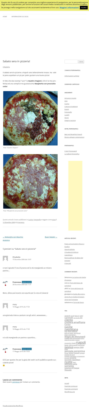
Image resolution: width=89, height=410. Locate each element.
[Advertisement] (44, 39)
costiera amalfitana (75, 322)
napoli (81, 342)
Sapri (74, 362)
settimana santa (71, 364)
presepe (82, 353)
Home (5, 17)
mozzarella (68, 343)
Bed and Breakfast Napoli (73, 134)
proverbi (73, 358)
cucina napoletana (71, 328)
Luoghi (67, 115)
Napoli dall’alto (70, 249)
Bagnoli (77, 316)
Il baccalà (68, 263)
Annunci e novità (70, 98)
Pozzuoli (76, 353)
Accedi (67, 383)
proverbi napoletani (72, 359)
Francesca (20, 222)
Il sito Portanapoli (71, 151)
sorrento (69, 366)
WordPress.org (70, 392)
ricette (68, 362)
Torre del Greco (78, 302)
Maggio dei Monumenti (75, 336)
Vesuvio (68, 370)
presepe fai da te (70, 355)
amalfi (72, 316)
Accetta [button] (83, 8)
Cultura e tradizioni (71, 107)
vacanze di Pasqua (72, 368)
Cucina (30, 220)
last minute (77, 333)
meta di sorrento (70, 340)
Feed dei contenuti (71, 386)
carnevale (69, 317)
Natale (66, 345)
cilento (69, 320)
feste (66, 331)
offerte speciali (73, 345)
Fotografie (37, 220)
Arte (66, 101)
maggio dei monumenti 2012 (74, 338)
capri (81, 316)
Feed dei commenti (71, 389)
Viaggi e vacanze (70, 120)
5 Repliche (6, 67)
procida (67, 358)
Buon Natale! (51, 237)
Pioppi (66, 353)
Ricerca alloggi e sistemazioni (74, 137)
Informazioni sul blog (20, 17)
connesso (15, 382)
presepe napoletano (71, 356)
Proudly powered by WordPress (13, 406)
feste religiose (72, 331)
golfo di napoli (69, 333)
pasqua (69, 347)
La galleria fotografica (72, 154)
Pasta (66, 349)
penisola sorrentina (75, 351)
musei (74, 343)
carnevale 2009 (77, 318)
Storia (67, 118)
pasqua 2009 (79, 347)
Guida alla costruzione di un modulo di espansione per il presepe (75, 297)
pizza (54, 220)
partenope (81, 345)
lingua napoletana (70, 335)
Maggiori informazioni (69, 7)
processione (80, 356)
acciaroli (67, 316)
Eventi (67, 109)
